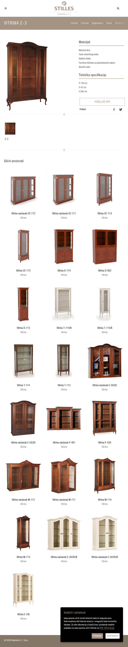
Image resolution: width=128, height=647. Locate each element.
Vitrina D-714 (64, 270)
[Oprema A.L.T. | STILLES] (64, 8)
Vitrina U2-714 (105, 213)
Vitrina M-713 (23, 557)
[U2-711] (64, 189)
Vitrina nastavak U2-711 (64, 213)
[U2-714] (104, 189)
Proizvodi (85, 23)
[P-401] (64, 418)
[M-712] (23, 475)
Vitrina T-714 (23, 385)
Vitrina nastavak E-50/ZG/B (105, 557)
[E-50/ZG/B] (104, 533)
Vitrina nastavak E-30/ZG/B (64, 557)
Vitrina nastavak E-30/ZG (104, 385)
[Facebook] (114, 109)
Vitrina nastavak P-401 (64, 442)
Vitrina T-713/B (104, 328)
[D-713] (23, 304)
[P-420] (104, 418)
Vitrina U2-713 (23, 270)
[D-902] (104, 246)
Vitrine (109, 23)
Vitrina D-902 (104, 270)
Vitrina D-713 (23, 328)
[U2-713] (23, 246)
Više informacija (107, 628)
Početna (74, 23)
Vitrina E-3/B (23, 614)
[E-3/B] (23, 590)
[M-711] (64, 475)
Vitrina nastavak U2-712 (23, 213)
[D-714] (64, 246)
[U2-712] (23, 189)
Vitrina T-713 (64, 385)
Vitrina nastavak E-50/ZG (23, 442)
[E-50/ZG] (23, 418)
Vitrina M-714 (105, 499)
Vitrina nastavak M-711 (64, 499)
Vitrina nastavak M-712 (23, 499)
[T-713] (64, 361)
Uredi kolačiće (112, 636)
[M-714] (104, 475)
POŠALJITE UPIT (102, 102)
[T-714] (23, 361)
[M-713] (23, 533)
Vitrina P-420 (104, 442)
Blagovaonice (97, 23)
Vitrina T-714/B (64, 328)
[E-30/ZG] (104, 361)
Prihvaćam (97, 636)
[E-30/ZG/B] (64, 533)
